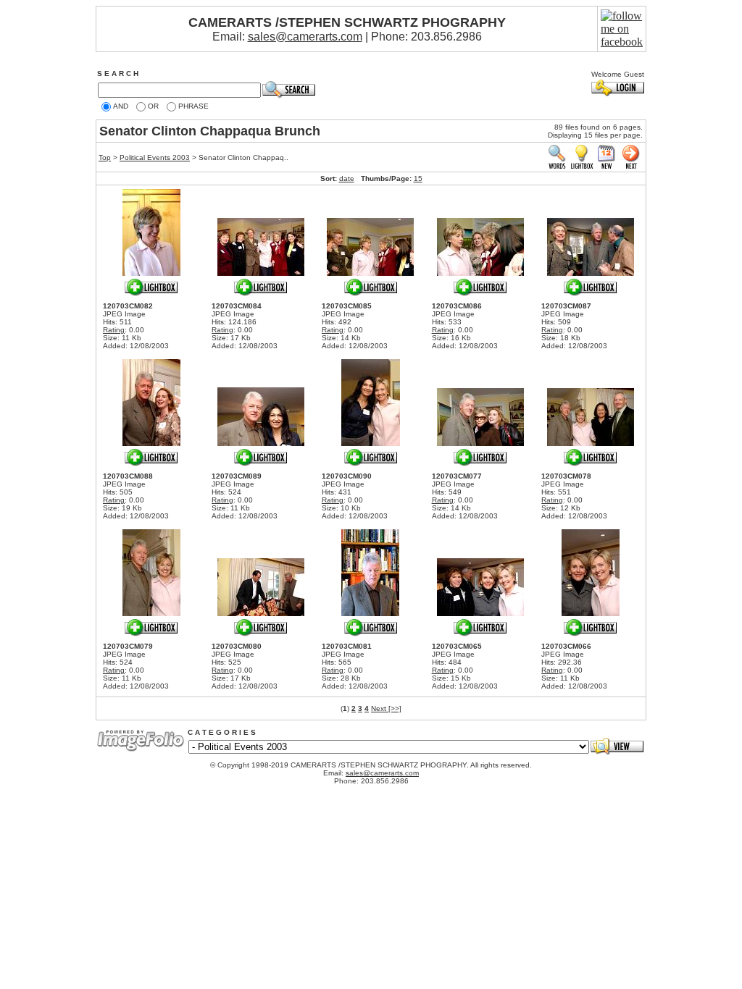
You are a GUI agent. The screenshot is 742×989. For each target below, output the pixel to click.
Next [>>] (386, 708)
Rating (114, 330)
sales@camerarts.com (305, 36)
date (346, 178)
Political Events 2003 (155, 157)
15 (418, 178)
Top (105, 157)
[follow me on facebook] (622, 41)
